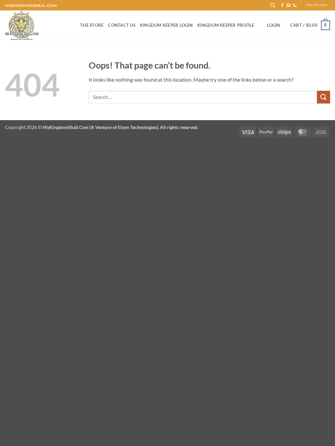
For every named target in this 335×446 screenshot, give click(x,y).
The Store (91, 25)
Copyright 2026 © (101, 127)
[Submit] (323, 97)
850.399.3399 (316, 5)
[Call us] (295, 5)
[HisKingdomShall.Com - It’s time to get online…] (37, 25)
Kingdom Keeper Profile (226, 25)
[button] (273, 25)
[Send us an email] (289, 5)
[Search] (273, 5)
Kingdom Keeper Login (166, 25)
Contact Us (121, 25)
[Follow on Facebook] (282, 5)
